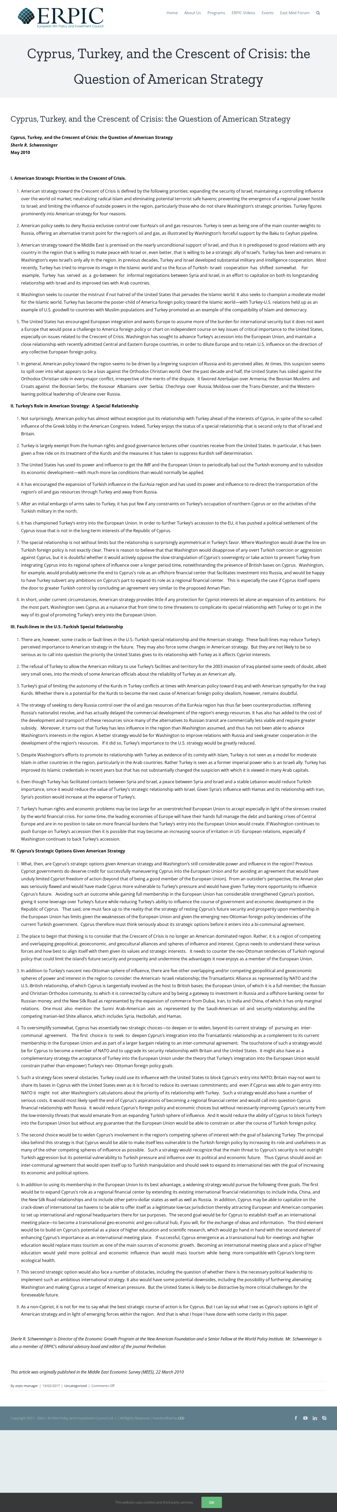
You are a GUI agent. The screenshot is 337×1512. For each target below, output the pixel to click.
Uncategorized (75, 1385)
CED (181, 1418)
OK (211, 1502)
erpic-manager (26, 1385)
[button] (318, 12)
